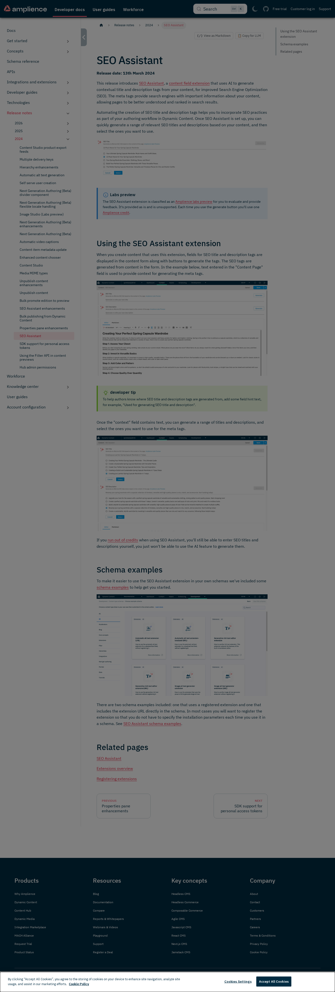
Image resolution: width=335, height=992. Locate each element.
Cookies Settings (238, 981)
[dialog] (167, 982)
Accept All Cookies (274, 981)
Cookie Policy (79, 984)
